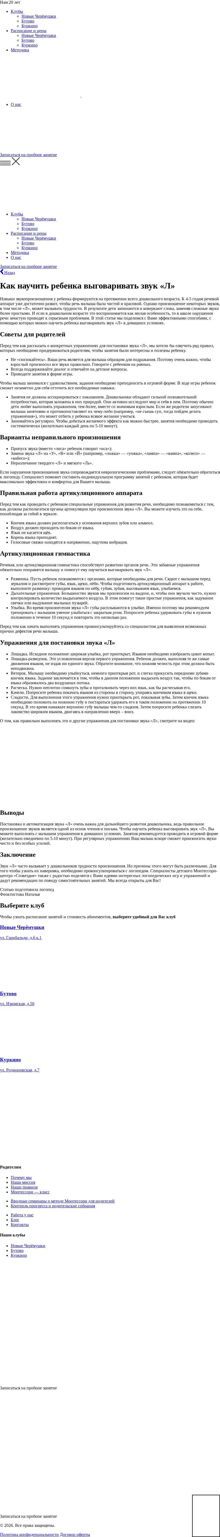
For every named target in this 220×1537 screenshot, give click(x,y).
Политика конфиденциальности (29, 1534)
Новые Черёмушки (38, 16)
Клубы (17, 11)
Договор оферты (75, 1534)
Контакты (20, 1224)
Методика (20, 50)
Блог (15, 1219)
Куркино (29, 26)
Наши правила (24, 1187)
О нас (16, 104)
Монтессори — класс (30, 1192)
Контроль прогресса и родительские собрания (53, 1206)
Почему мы (21, 1177)
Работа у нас (22, 1215)
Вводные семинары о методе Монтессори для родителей (63, 1201)
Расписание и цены (28, 30)
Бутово (27, 21)
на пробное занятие (28, 154)
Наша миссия (23, 1182)
